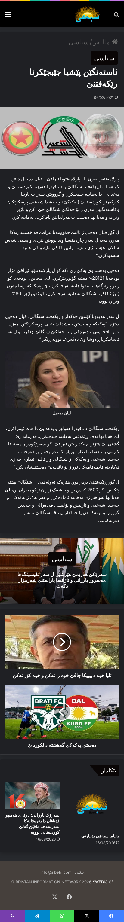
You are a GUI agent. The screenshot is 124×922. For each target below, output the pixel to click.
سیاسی (78, 42)
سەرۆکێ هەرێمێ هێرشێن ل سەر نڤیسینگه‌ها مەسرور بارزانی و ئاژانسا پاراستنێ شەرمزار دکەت (62, 580)
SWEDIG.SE (103, 881)
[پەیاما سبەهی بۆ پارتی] (91, 806)
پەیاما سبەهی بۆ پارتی (100, 835)
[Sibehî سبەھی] (88, 14)
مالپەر (102, 42)
